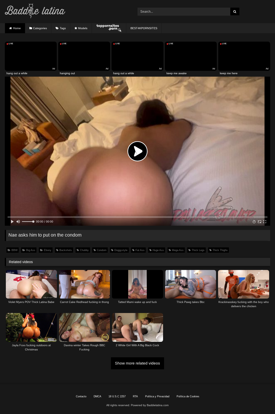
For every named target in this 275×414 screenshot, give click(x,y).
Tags (63, 28)
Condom (101, 250)
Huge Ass (158, 250)
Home (17, 28)
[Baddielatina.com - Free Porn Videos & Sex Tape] (35, 11)
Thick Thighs (220, 250)
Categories (40, 28)
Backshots (65, 250)
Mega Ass (178, 250)
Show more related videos (137, 363)
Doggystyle (120, 250)
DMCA (97, 396)
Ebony (47, 250)
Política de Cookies (188, 396)
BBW (14, 250)
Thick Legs (198, 250)
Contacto (81, 396)
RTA (135, 396)
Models (82, 28)
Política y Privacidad (157, 396)
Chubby (84, 250)
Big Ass (30, 250)
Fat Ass (140, 250)
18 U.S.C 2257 (117, 396)
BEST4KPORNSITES (143, 28)
